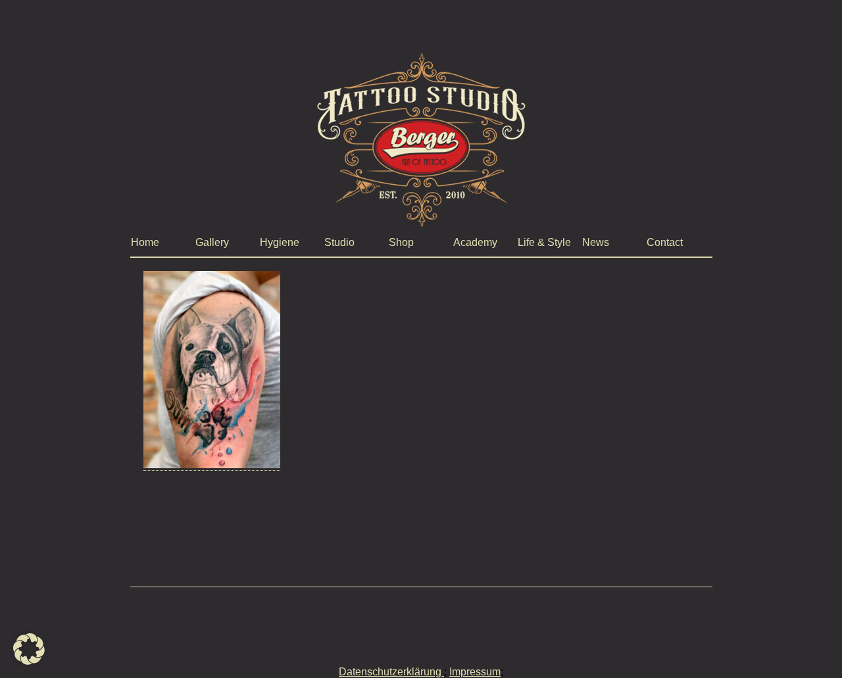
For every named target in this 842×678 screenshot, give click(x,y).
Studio (339, 242)
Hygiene (279, 242)
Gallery (212, 242)
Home (145, 242)
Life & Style (544, 242)
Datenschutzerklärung (391, 671)
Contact (665, 242)
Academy (475, 242)
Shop (401, 242)
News (595, 242)
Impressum (475, 671)
